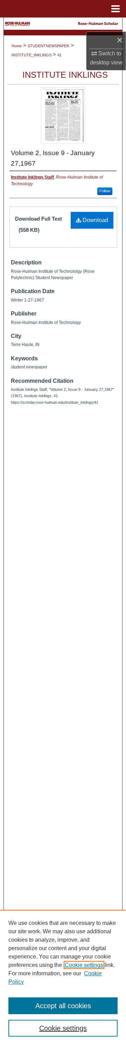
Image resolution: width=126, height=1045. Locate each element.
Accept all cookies (63, 1006)
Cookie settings (84, 965)
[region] (63, 977)
